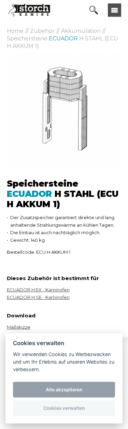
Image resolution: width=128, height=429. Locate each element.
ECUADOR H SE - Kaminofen (38, 297)
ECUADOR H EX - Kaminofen (38, 289)
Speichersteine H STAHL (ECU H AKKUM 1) (62, 42)
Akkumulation (81, 31)
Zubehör (42, 31)
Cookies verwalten (64, 408)
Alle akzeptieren (64, 389)
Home (15, 31)
